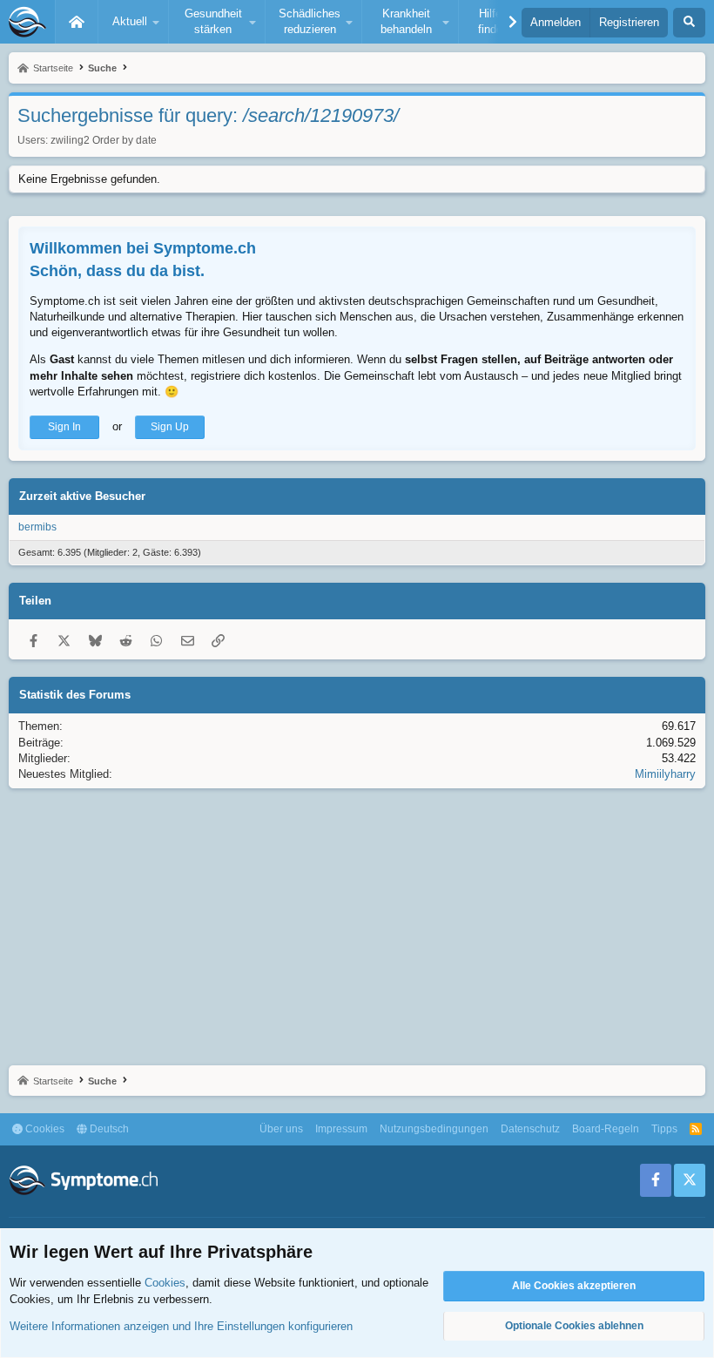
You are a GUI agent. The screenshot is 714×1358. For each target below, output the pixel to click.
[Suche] (689, 22)
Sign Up (170, 427)
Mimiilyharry (665, 773)
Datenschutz (530, 1129)
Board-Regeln (605, 1129)
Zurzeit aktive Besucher (82, 496)
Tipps (664, 1129)
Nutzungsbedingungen (434, 1129)
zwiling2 (70, 140)
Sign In (64, 427)
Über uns (281, 1129)
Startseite (77, 22)
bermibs (37, 527)
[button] (133, 22)
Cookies (43, 1129)
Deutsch (108, 1129)
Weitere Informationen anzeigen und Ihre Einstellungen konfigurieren (181, 1326)
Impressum (341, 1129)
